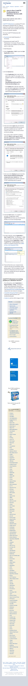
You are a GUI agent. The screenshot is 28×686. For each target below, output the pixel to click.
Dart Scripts (12, 505)
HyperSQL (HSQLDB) (14, 538)
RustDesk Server (13, 630)
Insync (11, 590)
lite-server (12, 610)
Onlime (11, 633)
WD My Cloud (13, 514)
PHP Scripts (12, 492)
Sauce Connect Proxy (14, 597)
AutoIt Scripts (12, 517)
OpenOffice (12, 509)
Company (14, 662)
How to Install (12, 334)
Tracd (11, 469)
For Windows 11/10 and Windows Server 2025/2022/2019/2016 (14, 332)
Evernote (12, 489)
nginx (11, 436)
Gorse (11, 628)
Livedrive (12, 449)
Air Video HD (12, 547)
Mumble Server (13, 572)
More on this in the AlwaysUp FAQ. (14, 244)
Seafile (11, 580)
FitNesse (11, 456)
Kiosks (11, 477)
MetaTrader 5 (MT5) (14, 424)
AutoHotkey (12, 528)
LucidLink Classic (13, 638)
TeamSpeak (12, 431)
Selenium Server (13, 451)
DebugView (12, 565)
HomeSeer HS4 (13, 592)
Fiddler (11, 454)
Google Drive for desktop (13, 420)
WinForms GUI (13, 501)
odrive (11, 507)
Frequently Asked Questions (13, 309)
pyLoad (11, 515)
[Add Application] (14, 69)
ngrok (11, 593)
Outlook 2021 (12, 620)
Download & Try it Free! (12, 318)
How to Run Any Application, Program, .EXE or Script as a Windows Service (14, 664)
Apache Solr (12, 495)
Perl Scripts (12, 441)
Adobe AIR (12, 475)
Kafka (11, 543)
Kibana (11, 557)
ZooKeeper (12, 527)
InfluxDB (11, 583)
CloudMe (12, 603)
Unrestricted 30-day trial (14, 326)
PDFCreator (12, 459)
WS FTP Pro (12, 545)
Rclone (11, 575)
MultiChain (12, 553)
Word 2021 (12, 623)
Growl (11, 467)
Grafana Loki (12, 617)
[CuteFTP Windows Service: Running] (14, 262)
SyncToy (11, 499)
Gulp (11, 615)
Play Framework (13, 484)
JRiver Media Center (14, 578)
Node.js (11, 471)
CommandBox (13, 618)
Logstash (12, 542)
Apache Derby (13, 481)
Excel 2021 (12, 625)
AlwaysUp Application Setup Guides (17, 666)
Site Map (23, 662)
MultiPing (12, 645)
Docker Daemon (13, 537)
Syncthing (12, 522)
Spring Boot (12, 585)
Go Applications (13, 602)
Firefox (11, 432)
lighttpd (11, 474)
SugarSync (12, 457)
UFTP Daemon (13, 577)
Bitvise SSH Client (13, 643)
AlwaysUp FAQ (17, 665)
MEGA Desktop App (14, 646)
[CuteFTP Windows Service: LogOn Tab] (14, 171)
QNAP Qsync (12, 562)
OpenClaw (12, 650)
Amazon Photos (13, 595)
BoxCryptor (12, 510)
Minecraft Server (13, 613)
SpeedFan (12, 482)
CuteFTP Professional (8, 24)
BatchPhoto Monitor (14, 573)
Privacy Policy (19, 662)
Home (4, 6)
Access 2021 (12, 622)
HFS (11, 444)
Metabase (12, 607)
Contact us (6, 298)
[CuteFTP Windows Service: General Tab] (14, 123)
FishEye (11, 437)
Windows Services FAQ (14, 670)
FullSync (11, 563)
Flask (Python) (13, 636)
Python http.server (14, 535)
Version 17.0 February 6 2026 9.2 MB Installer (15, 322)
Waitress (11, 648)
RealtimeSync (13, 530)
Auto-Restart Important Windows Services (18, 669)
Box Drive (12, 587)
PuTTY (11, 485)
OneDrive (12, 414)
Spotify (11, 560)
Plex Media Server (14, 452)
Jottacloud (12, 491)
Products (7, 6)
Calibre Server (13, 525)
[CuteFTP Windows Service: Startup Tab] (14, 212)
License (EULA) (13, 336)
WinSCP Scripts (13, 523)
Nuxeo (11, 568)
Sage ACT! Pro (13, 487)
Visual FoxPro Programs (13, 520)
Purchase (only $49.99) (13, 312)
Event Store (12, 558)
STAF (11, 567)
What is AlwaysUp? (14, 304)
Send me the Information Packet (14, 306)
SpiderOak (12, 472)
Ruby (11, 447)
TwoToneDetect (13, 532)
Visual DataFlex (13, 466)
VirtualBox (12, 416)
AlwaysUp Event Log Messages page (15, 289)
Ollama (11, 642)
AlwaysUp (12, 6)
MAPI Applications (13, 429)
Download (6, 37)
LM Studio (12, 651)
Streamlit (11, 653)
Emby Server (12, 552)
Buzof (11, 494)
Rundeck (11, 608)
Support (10, 662)
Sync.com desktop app (14, 555)
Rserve (11, 582)
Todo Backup (12, 550)
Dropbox (11, 413)
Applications (17, 6)
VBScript (11, 461)
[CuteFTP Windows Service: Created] (14, 233)
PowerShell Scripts (14, 462)
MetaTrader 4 (12, 426)
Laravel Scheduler (13, 600)
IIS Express (12, 598)
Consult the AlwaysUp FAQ (10, 292)
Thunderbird (12, 446)
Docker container (13, 612)
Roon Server (12, 635)
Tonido (11, 504)
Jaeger (11, 640)
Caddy (11, 548)
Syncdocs (12, 502)
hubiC (11, 540)
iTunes (11, 479)
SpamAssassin (13, 533)
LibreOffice (12, 570)
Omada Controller (13, 605)
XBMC (11, 497)
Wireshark (12, 442)
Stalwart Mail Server (14, 632)
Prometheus (12, 588)
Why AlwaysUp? (11, 665)
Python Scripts (13, 434)
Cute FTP (12, 439)
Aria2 (11, 512)
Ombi (11, 627)
